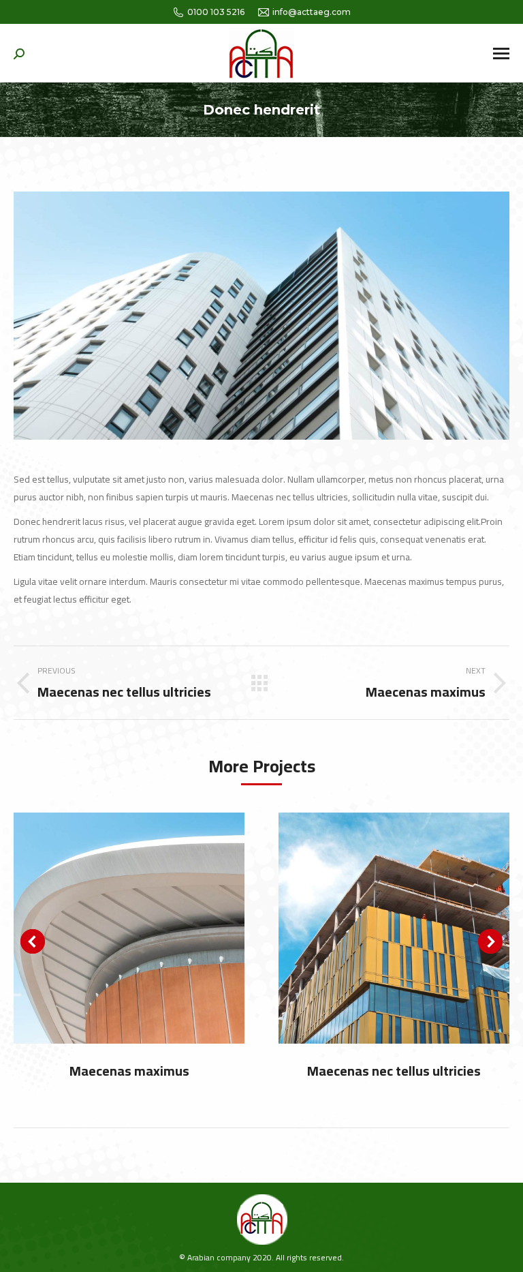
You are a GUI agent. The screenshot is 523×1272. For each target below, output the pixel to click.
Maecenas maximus (129, 1071)
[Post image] (129, 928)
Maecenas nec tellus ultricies (394, 1071)
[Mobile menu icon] (501, 53)
